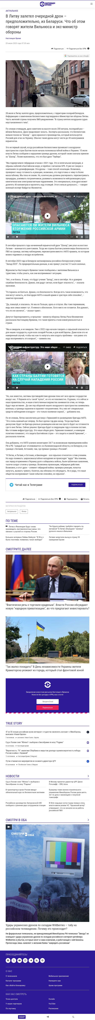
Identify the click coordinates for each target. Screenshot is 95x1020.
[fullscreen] (86, 236)
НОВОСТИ (12, 776)
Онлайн (52, 999)
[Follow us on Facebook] (8, 960)
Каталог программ (13, 981)
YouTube (52, 1004)
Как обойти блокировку (15, 985)
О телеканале (11, 976)
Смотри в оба (16, 820)
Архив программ (55, 985)
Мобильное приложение (59, 976)
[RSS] (36, 960)
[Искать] (73, 1017)
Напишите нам (55, 981)
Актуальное (12, 11)
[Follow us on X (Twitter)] (13, 960)
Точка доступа (12, 999)
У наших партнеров (14, 1004)
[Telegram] (47, 1017)
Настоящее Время (13, 38)
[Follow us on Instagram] (25, 960)
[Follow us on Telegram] (31, 960)
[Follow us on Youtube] (19, 960)
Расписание (53, 1008)
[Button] (57, 48)
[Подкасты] (42, 960)
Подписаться (77, 485)
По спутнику (11, 1008)
